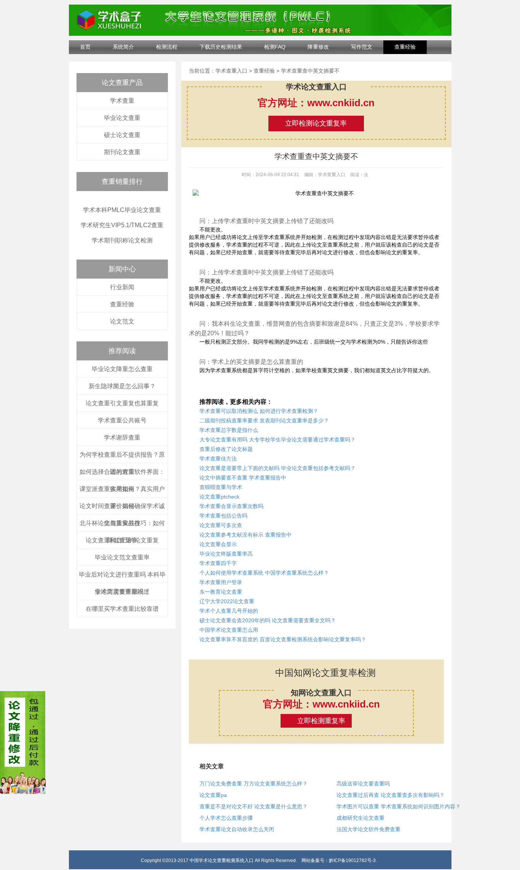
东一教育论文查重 (220, 592)
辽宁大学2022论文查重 (226, 601)
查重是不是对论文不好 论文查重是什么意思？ (253, 806)
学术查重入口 (231, 71)
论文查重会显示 (218, 544)
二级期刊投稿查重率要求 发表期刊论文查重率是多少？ (264, 420)
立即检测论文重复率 (316, 123)
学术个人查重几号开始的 (228, 611)
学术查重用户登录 (220, 582)
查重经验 (405, 47)
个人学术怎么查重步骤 (226, 818)
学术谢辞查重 (122, 437)
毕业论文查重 (122, 118)
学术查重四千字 (218, 563)
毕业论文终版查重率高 (226, 554)
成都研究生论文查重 (360, 818)
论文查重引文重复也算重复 (122, 403)
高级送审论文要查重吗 (363, 784)
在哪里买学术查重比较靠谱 (122, 608)
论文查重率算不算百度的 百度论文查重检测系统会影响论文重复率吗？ (282, 639)
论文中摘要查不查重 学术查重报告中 (242, 478)
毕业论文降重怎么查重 (122, 369)
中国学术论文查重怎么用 (228, 630)
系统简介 (123, 47)
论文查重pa (213, 795)
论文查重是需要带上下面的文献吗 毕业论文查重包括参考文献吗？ (277, 468)
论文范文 (122, 321)
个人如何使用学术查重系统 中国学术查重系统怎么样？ (264, 573)
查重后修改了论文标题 (226, 449)
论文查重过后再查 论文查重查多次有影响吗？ (391, 795)
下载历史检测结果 (220, 47)
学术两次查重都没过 (122, 591)
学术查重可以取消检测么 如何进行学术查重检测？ (258, 411)
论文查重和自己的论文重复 (122, 540)
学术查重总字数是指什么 (228, 430)
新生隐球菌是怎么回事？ (122, 386)
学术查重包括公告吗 (223, 516)
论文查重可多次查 (220, 525)
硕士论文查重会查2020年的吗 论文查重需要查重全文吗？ (267, 620)
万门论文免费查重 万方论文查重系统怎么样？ (253, 784)
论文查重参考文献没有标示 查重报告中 (245, 535)
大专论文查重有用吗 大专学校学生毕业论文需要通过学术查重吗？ (277, 440)
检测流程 (166, 47)
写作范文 (361, 47)
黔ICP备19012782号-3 (352, 860)
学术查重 (122, 100)
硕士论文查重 (122, 135)
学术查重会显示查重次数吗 (231, 506)
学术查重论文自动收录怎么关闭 (236, 829)
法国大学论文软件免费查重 (368, 829)
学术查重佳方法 (218, 459)
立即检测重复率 (321, 721)
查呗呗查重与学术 (220, 487)
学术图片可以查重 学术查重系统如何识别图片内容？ (399, 806)
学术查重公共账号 (122, 420)
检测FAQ (275, 47)
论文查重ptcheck (219, 497)
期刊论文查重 (122, 152)
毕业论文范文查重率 (122, 557)
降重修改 (318, 47)
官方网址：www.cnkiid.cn (316, 102)
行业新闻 (122, 287)
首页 (85, 47)
